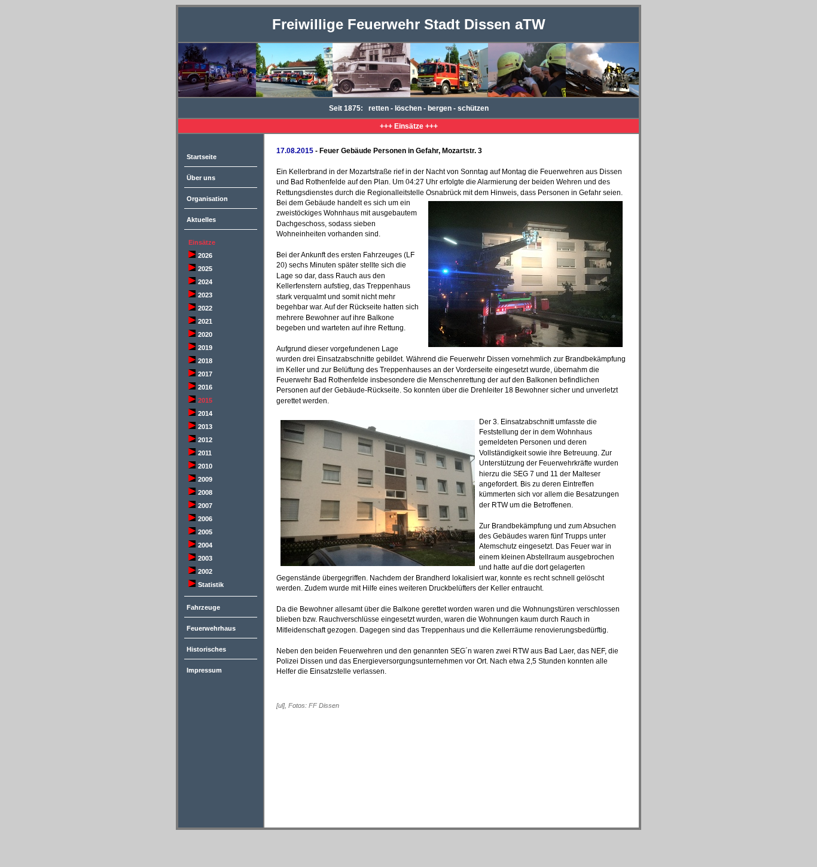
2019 (205, 347)
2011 (205, 453)
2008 (205, 492)
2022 (205, 308)
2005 (205, 532)
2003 (205, 558)
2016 (205, 387)
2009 (205, 479)
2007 (205, 505)
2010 (205, 466)
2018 (205, 360)
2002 (205, 571)
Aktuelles (201, 219)
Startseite (202, 156)
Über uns (201, 177)
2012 (205, 439)
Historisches (206, 649)
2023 (205, 295)
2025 (205, 268)
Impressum (204, 670)
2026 (205, 255)
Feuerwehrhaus (211, 628)
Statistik (211, 584)
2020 (205, 334)
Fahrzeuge (203, 607)
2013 (205, 426)
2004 (205, 545)
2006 (205, 518)
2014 (205, 413)
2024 (205, 281)
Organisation (207, 198)
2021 (205, 321)
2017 (205, 374)
